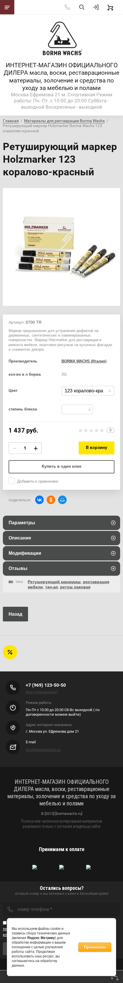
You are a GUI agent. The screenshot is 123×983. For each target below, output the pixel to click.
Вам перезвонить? (42, 692)
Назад (15, 614)
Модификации (25, 553)
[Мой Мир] (62, 500)
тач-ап (51, 587)
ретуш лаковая (75, 587)
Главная (11, 120)
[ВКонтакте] (39, 500)
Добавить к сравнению (37, 481)
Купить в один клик (61, 466)
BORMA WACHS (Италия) (83, 361)
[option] (61, 247)
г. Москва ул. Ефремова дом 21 (52, 731)
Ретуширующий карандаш (54, 581)
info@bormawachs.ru (43, 750)
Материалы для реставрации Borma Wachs (64, 120)
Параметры (22, 522)
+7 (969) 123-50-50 (46, 685)
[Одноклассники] (51, 500)
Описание (20, 537)
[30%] (77, 409)
